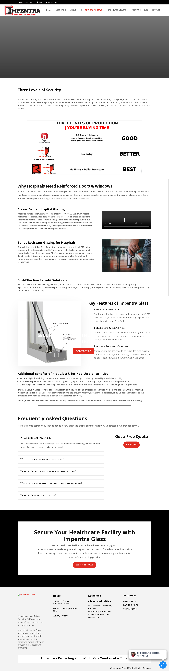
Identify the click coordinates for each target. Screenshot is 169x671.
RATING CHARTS (130, 605)
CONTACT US (83, 351)
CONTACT (156, 10)
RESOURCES (74, 10)
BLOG (146, 10)
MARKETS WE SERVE (93, 10)
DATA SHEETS (129, 601)
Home (48, 10)
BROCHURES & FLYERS (117, 10)
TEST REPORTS (130, 609)
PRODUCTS (59, 10)
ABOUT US (136, 10)
